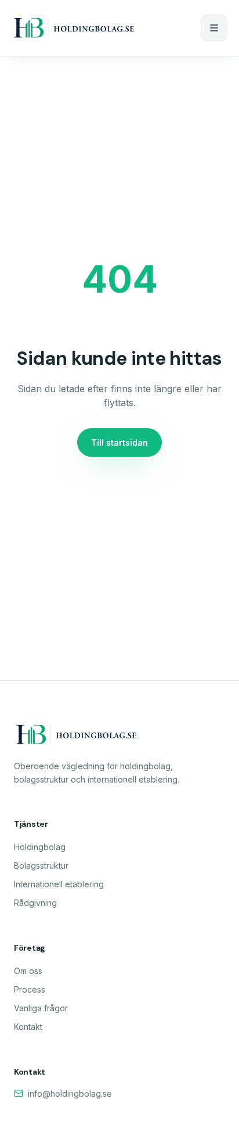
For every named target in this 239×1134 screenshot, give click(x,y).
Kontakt (28, 1027)
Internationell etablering (59, 884)
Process (29, 989)
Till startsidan (119, 442)
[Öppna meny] (214, 28)
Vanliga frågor (41, 1008)
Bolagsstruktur (41, 865)
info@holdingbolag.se (70, 1094)
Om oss (28, 971)
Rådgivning (35, 903)
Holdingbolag (40, 847)
